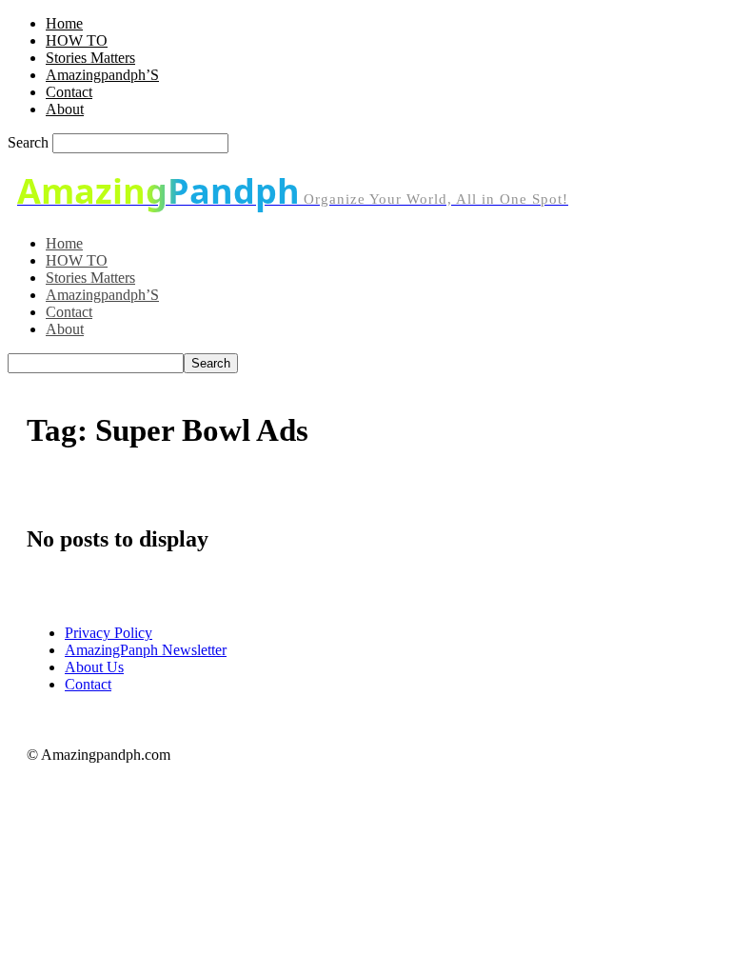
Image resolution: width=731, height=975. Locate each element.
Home (64, 23)
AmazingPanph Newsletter (146, 650)
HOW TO (77, 40)
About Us (94, 667)
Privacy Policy (108, 633)
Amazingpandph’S (102, 75)
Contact (69, 92)
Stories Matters (90, 58)
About (65, 109)
